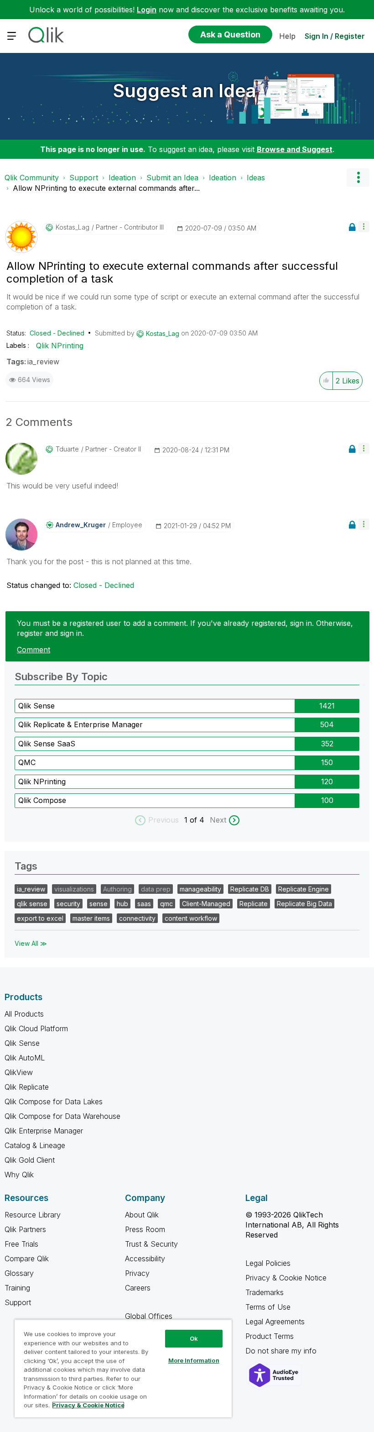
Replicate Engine (303, 889)
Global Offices (148, 1316)
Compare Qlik (27, 1258)
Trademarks (264, 1292)
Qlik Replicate (27, 1086)
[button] (363, 226)
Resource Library (33, 1214)
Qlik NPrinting (59, 345)
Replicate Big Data (304, 903)
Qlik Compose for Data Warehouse (62, 1116)
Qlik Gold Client (30, 1159)
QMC (27, 762)
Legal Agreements (275, 1321)
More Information (193, 1360)
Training (17, 1287)
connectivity (137, 918)
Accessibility (145, 1258)
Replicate (253, 903)
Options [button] (358, 177)
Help (287, 36)
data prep (156, 889)
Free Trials (21, 1243)
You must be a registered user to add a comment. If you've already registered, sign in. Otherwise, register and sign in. (185, 628)
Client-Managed (206, 903)
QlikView (19, 1072)
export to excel (40, 918)
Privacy (137, 1273)
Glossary (19, 1273)
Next (218, 819)
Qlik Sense (36, 705)
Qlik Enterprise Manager (44, 1130)
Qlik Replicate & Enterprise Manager (80, 724)
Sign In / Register (335, 36)
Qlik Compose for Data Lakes (54, 1101)
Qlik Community (32, 177)
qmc (166, 903)
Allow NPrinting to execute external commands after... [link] (106, 188)
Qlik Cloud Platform (36, 1028)
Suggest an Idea (184, 90)
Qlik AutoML (25, 1057)
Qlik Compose (42, 800)
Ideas (256, 177)
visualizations (74, 889)
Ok (194, 1338)
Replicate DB (249, 889)
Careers (138, 1287)
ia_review (43, 361)
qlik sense (32, 903)
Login (146, 9)
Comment (33, 649)
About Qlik (142, 1214)
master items (91, 918)
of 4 (198, 819)
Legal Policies (268, 1263)
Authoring (117, 889)
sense (98, 903)
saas (144, 903)
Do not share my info (282, 1350)
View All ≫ (31, 943)
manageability (200, 889)
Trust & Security (151, 1243)
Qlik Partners (25, 1229)
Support (83, 177)
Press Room (145, 1229)
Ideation (122, 177)
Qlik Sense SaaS (46, 743)
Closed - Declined (57, 333)
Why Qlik (19, 1174)
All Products (24, 1013)
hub (122, 903)
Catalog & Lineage (35, 1145)
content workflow (191, 918)
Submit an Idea (172, 177)
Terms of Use (268, 1306)
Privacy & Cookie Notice (286, 1277)
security (68, 903)
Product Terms (269, 1336)
